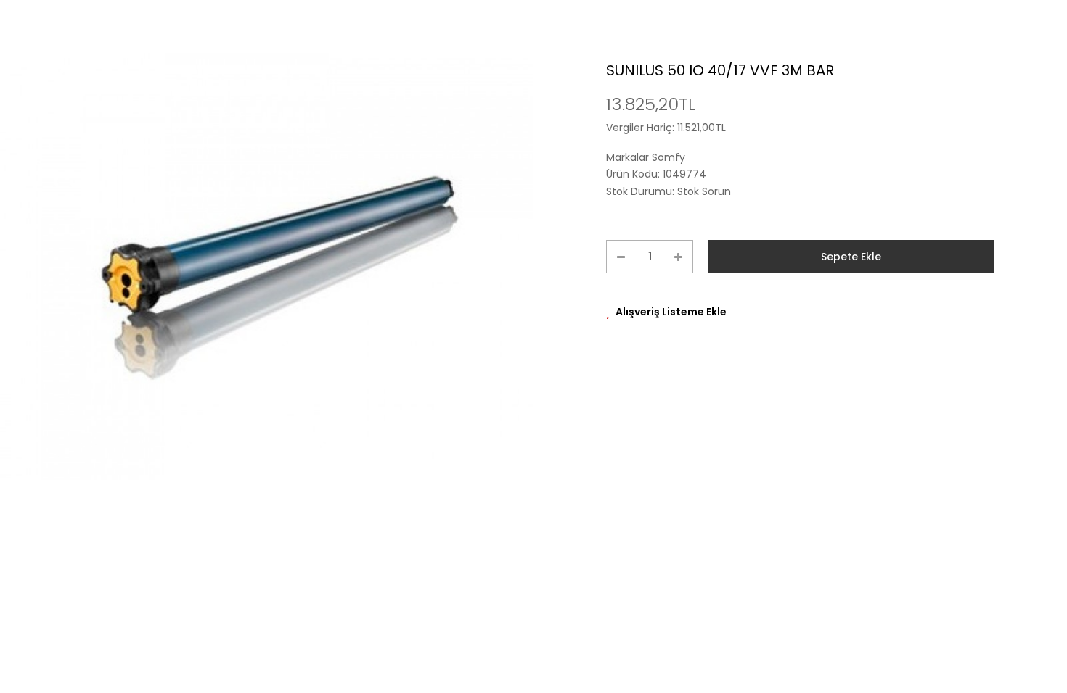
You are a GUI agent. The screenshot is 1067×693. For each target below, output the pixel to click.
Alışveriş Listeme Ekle (671, 311)
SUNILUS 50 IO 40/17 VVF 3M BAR (720, 70)
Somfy (668, 157)
